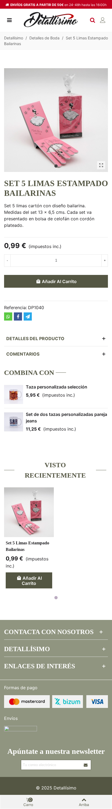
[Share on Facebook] (18, 316)
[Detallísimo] (51, 19)
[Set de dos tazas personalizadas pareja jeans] (13, 422)
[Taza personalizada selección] (13, 394)
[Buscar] (92, 19)
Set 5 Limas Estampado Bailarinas (27, 546)
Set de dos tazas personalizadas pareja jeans (66, 418)
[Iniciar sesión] (103, 19)
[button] (56, 166)
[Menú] (9, 19)
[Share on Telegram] (28, 316)
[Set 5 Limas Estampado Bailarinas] (101, 165)
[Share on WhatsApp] (8, 316)
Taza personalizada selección (56, 387)
